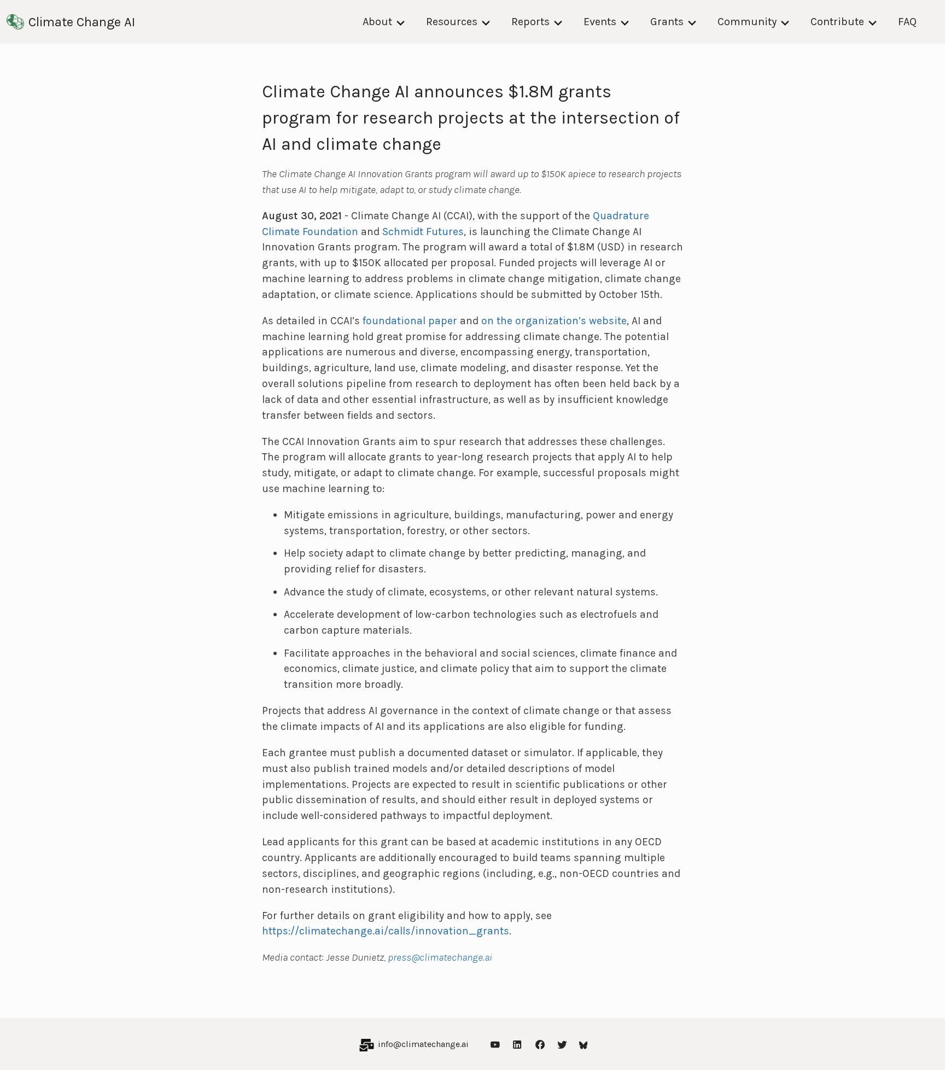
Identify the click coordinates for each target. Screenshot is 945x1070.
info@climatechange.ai (423, 1044)
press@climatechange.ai (440, 957)
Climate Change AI (81, 22)
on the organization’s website (554, 320)
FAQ (907, 21)
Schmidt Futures (423, 231)
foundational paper (410, 320)
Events (600, 21)
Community (747, 21)
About (377, 21)
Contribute (837, 21)
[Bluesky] (583, 1044)
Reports (530, 21)
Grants (667, 21)
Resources (451, 21)
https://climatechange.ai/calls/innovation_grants (385, 931)
